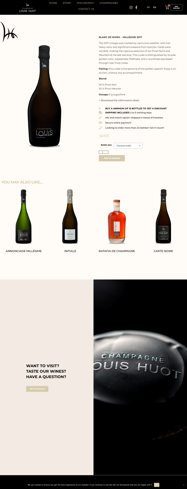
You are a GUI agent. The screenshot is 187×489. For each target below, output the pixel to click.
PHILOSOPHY (85, 3)
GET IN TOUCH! (37, 389)
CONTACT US (86, 9)
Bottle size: (106, 145)
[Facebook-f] (136, 7)
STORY (67, 3)
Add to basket (112, 158)
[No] (183, 485)
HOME (53, 3)
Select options (24, 266)
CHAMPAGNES (109, 3)
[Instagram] (131, 7)
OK (156, 485)
